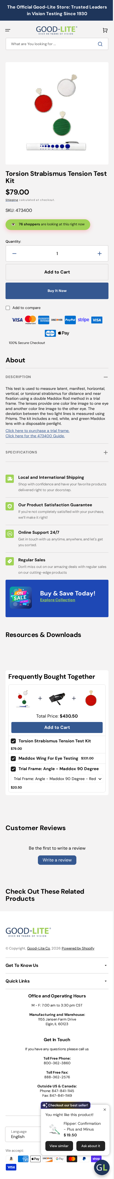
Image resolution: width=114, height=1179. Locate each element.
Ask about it (86, 1146)
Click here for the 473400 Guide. (35, 431)
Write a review (54, 860)
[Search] (97, 44)
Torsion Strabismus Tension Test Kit (55, 735)
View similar (54, 1146)
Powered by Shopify (78, 948)
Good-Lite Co (38, 948)
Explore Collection (57, 595)
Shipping (12, 196)
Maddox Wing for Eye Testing (48, 753)
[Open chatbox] (97, 1167)
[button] (8, 30)
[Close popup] (100, 1109)
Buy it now (54, 286)
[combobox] (55, 44)
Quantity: (13, 237)
